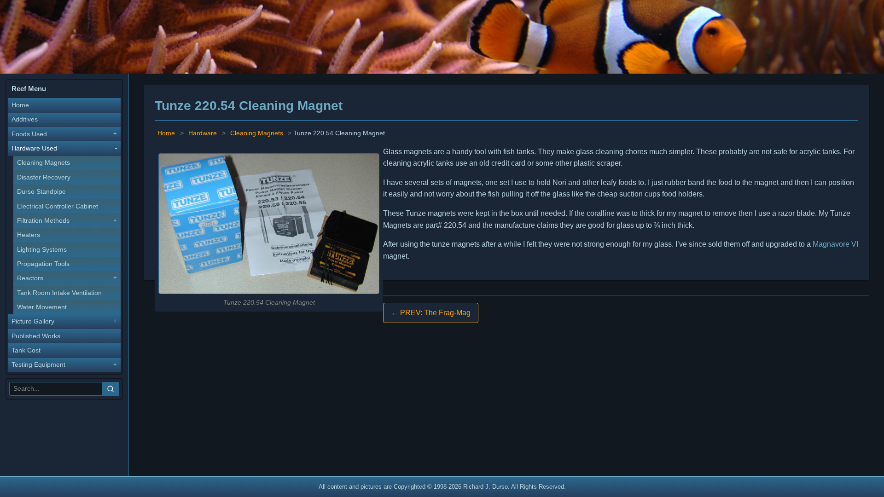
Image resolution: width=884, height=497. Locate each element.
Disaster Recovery (43, 177)
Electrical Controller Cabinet (57, 206)
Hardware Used (34, 148)
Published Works (36, 336)
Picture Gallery (33, 321)
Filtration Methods (43, 220)
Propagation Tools (43, 263)
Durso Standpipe (41, 191)
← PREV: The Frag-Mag (431, 313)
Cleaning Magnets (43, 162)
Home (20, 105)
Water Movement (42, 307)
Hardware (202, 133)
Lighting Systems (42, 249)
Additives (25, 119)
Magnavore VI (835, 244)
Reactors (30, 278)
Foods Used (29, 134)
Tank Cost (26, 350)
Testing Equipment (38, 364)
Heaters (28, 234)
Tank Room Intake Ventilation (59, 292)
